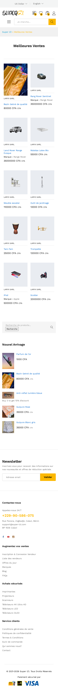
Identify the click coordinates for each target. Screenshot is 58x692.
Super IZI (7, 32)
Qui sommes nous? (12, 646)
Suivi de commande (12, 642)
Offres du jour (9, 563)
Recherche (12, 329)
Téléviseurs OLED (10, 613)
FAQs (4, 575)
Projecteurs (8, 596)
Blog (4, 571)
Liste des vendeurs (12, 558)
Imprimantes (8, 591)
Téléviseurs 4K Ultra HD (14, 604)
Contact (6, 650)
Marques (6, 567)
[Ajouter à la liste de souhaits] (18, 93)
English (36, 4)
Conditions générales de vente (17, 629)
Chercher (52, 22)
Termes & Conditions (12, 637)
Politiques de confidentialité (16, 633)
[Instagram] (13, 537)
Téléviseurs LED (10, 608)
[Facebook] (3, 537)
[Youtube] (8, 537)
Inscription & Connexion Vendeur (19, 554)
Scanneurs (7, 600)
